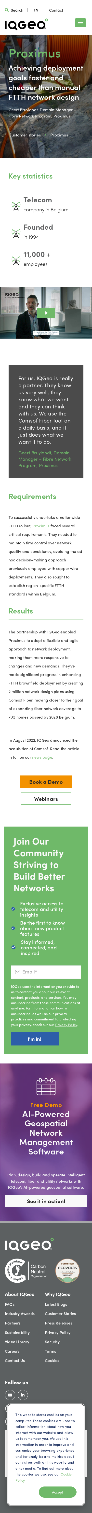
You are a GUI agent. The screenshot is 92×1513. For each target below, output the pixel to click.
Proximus (42, 526)
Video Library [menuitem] (17, 1341)
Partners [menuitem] (13, 1323)
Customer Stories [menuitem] (60, 1313)
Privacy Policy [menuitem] (57, 1332)
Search (17, 10)
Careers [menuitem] (12, 1351)
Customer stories (25, 135)
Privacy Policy (66, 1024)
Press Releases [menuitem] (58, 1323)
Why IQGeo (58, 1293)
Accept (57, 1492)
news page (42, 757)
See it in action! (46, 1201)
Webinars (46, 798)
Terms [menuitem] (50, 1351)
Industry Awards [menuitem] (20, 1313)
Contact (56, 10)
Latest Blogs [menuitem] (56, 1304)
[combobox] (36, 10)
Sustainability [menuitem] (17, 1332)
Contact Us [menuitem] (15, 1360)
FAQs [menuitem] (9, 1304)
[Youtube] (10, 1395)
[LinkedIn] (23, 1395)
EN (36, 10)
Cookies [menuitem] (52, 1360)
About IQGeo (20, 1293)
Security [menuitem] (52, 1341)
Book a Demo (46, 781)
